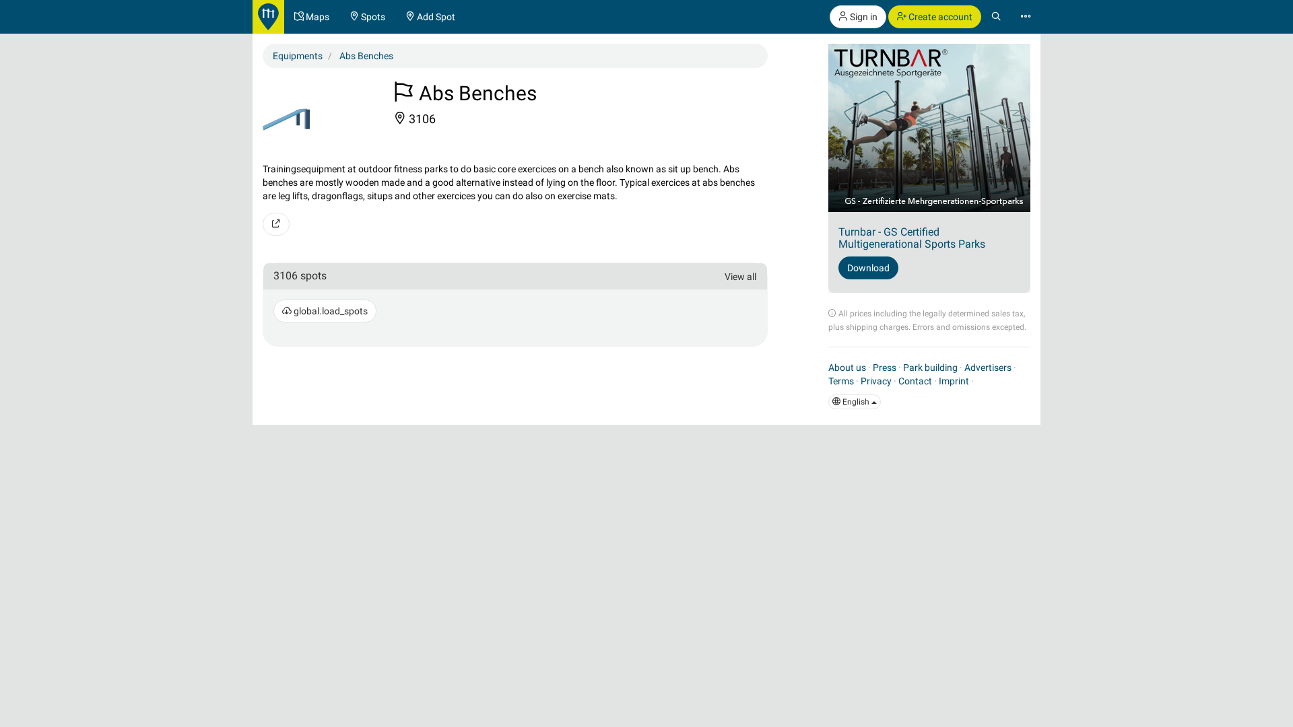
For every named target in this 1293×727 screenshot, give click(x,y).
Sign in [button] (862, 16)
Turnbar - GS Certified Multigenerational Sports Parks (911, 238)
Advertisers (988, 367)
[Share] (276, 224)
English (855, 402)
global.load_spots (330, 311)
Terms (841, 381)
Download (868, 268)
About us (847, 367)
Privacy (876, 381)
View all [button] (740, 276)
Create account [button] (939, 16)
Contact (915, 381)
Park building (930, 367)
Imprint (954, 381)
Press (884, 367)
